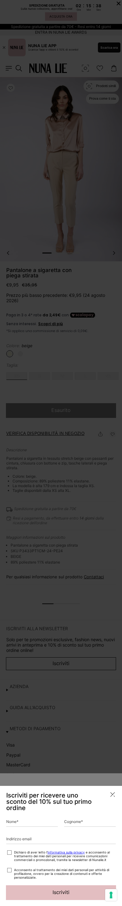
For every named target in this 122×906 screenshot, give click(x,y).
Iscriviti (61, 892)
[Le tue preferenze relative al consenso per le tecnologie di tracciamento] (111, 895)
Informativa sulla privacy (66, 852)
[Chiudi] (112, 794)
